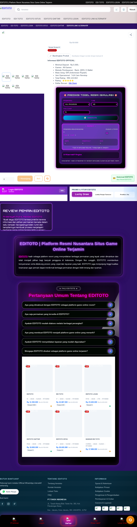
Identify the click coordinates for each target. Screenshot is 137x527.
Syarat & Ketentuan (103, 483)
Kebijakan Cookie (102, 491)
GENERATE (90, 118)
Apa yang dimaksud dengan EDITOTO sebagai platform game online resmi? (60, 305)
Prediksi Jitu (124, 194)
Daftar (68, 523)
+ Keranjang (25, 178)
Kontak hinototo (54, 487)
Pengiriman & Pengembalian (107, 495)
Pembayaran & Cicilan (104, 499)
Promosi (14, 523)
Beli (38, 178)
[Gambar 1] (6, 77)
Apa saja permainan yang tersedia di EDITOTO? (47, 314)
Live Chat (122, 523)
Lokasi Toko (53, 491)
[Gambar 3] (26, 77)
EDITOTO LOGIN (113, 2)
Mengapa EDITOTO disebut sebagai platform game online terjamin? (56, 351)
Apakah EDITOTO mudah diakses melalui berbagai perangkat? (54, 323)
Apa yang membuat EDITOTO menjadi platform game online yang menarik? (60, 332)
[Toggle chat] (130, 520)
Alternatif (95, 523)
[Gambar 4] (35, 77)
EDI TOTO (100, 2)
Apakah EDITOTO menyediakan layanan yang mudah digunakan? (55, 342)
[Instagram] (8, 504)
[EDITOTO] (6, 9)
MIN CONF (67, 108)
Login (41, 523)
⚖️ (124, 9)
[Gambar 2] (16, 77)
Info (62, 191)
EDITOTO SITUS (33, 19)
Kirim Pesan (11, 492)
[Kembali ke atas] (131, 513)
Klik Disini (73, 83)
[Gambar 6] (16, 87)
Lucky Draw (82, 194)
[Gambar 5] (6, 87)
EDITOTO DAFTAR (129, 2)
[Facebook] (2, 504)
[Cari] (18, 9)
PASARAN (67, 100)
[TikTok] (14, 504)
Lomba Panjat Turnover (103, 194)
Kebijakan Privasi (102, 487)
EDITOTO (90, 2)
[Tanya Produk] (47, 179)
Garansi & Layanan (103, 503)
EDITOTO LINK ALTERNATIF (94, 19)
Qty (3, 175)
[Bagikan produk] (131, 34)
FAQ (50, 495)
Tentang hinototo (55, 483)
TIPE (93, 100)
